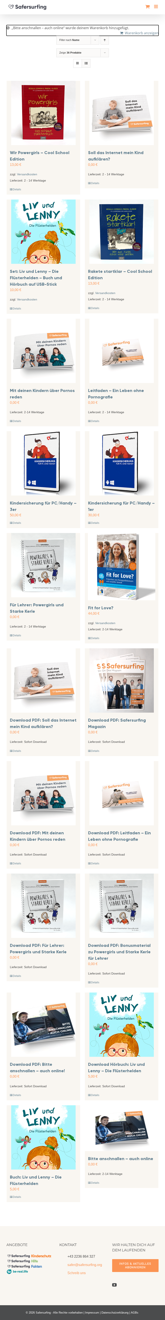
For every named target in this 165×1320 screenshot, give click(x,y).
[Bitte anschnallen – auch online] (121, 1128)
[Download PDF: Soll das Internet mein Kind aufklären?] (43, 680)
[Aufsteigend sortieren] (105, 40)
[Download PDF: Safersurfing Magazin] (121, 680)
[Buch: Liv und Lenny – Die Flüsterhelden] (43, 1137)
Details (17, 189)
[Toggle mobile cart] (147, 6)
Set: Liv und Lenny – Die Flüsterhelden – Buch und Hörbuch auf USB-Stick (36, 278)
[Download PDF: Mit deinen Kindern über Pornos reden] (43, 793)
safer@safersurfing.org (84, 1265)
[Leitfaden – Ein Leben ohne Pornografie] (121, 351)
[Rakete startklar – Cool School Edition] (121, 232)
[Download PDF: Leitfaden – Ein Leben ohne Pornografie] (121, 793)
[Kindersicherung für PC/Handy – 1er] (121, 463)
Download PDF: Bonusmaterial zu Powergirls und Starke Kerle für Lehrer (119, 952)
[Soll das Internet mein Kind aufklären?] (121, 113)
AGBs (134, 1312)
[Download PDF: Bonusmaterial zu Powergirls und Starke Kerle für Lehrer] (121, 906)
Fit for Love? (100, 607)
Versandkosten (27, 174)
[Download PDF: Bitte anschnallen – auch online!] (43, 1025)
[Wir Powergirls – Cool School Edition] (43, 113)
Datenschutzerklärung (114, 1312)
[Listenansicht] (86, 63)
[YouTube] (114, 1285)
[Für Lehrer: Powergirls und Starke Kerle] (43, 565)
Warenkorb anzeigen (142, 33)
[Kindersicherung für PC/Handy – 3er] (43, 463)
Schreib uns (76, 1273)
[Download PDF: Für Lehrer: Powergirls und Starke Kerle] (43, 906)
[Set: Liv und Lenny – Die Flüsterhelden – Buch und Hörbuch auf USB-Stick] (43, 232)
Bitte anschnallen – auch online (120, 1158)
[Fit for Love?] (121, 566)
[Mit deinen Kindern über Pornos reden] (43, 351)
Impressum (92, 1312)
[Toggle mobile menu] (156, 6)
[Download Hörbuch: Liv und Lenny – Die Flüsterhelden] (121, 1025)
